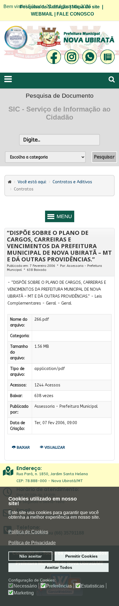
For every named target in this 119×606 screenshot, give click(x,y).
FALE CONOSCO (75, 14)
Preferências (59, 586)
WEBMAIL (42, 14)
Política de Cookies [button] (28, 531)
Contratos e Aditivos (72, 182)
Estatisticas (92, 586)
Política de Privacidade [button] (32, 542)
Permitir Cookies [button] (81, 556)
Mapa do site (86, 6)
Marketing (24, 593)
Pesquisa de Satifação (44, 6)
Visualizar (54, 447)
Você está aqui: (32, 182)
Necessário (25, 586)
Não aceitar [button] (30, 556)
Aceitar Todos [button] (58, 567)
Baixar (23, 447)
